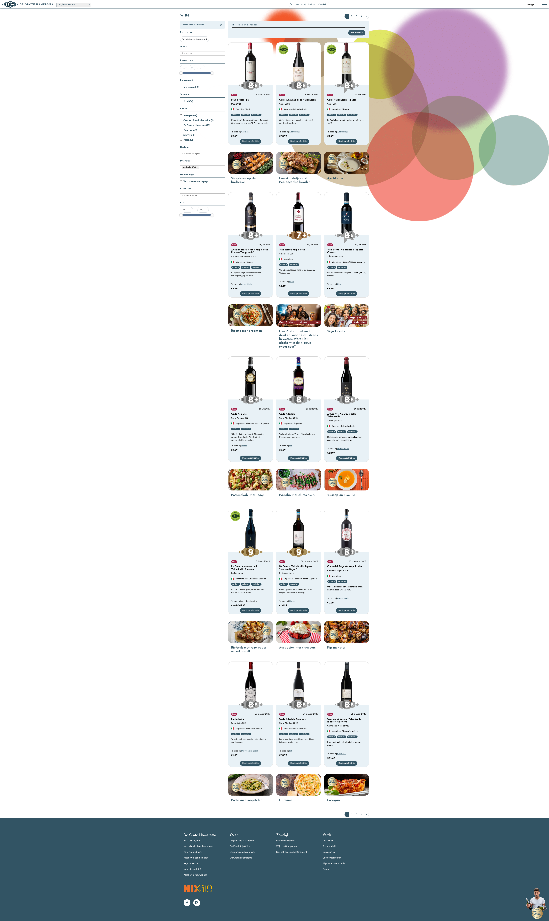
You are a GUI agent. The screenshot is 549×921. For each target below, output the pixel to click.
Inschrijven (245, 484)
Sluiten (308, 433)
